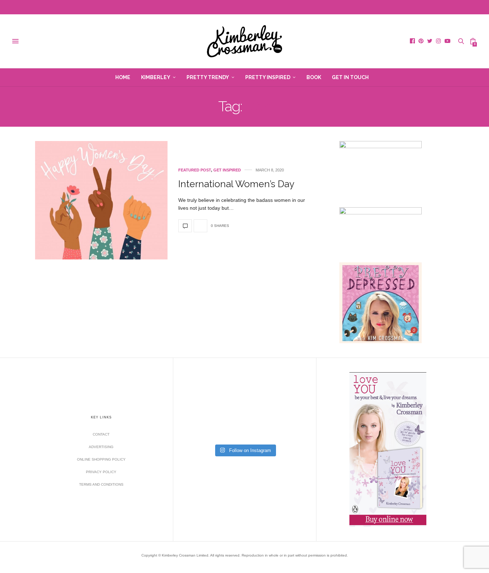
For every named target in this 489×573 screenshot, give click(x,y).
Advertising (101, 447)
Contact (101, 434)
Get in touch (350, 77)
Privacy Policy (101, 472)
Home (122, 77)
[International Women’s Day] (101, 200)
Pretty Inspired (267, 77)
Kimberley (155, 77)
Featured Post (194, 170)
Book (313, 77)
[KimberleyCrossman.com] (244, 41)
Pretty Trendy (208, 77)
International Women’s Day (236, 184)
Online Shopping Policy (101, 459)
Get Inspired (227, 170)
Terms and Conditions (101, 484)
